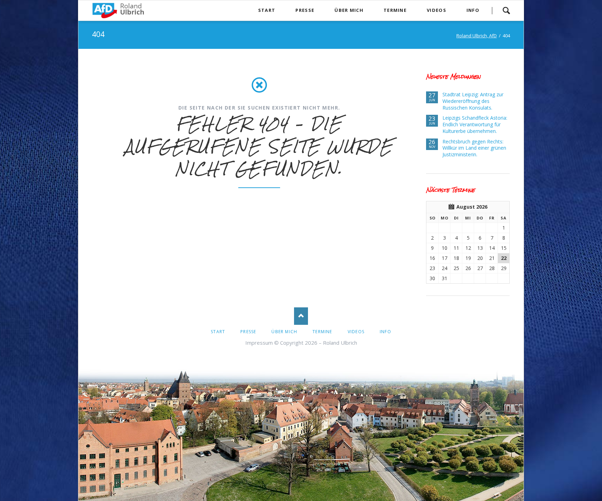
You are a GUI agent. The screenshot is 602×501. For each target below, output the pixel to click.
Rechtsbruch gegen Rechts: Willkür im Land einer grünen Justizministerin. (474, 148)
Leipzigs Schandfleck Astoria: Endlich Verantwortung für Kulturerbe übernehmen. (474, 124)
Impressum (259, 342)
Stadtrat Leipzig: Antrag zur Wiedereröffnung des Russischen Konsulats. (472, 101)
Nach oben (301, 316)
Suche (506, 10)
